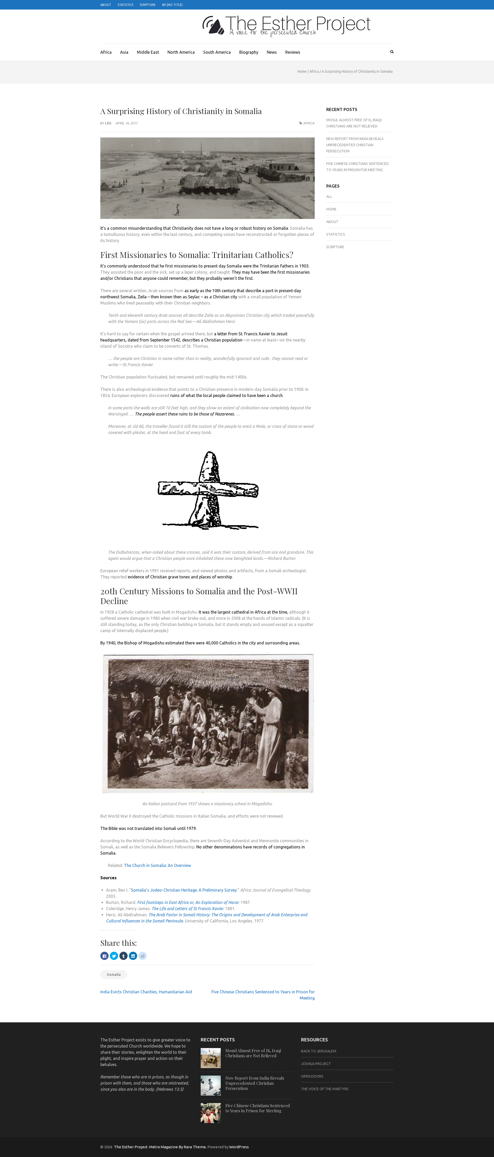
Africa (106, 52)
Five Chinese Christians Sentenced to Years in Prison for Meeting (257, 1108)
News (272, 52)
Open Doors (312, 1076)
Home (302, 71)
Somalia (114, 975)
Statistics (125, 4)
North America (181, 52)
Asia (124, 52)
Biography (248, 52)
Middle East (148, 52)
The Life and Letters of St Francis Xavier (187, 908)
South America (217, 52)
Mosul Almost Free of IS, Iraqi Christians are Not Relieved (253, 1053)
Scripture (148, 4)
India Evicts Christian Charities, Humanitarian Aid (146, 991)
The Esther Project (131, 1147)
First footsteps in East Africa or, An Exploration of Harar (188, 902)
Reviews (292, 52)
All (329, 197)
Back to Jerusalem (318, 1051)
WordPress (239, 1147)
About (105, 4)
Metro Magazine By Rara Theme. (178, 1147)
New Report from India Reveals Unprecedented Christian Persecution (355, 145)
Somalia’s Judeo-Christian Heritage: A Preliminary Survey (184, 890)
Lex (108, 123)
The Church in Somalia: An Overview (157, 865)
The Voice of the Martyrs (325, 1089)
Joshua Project (316, 1064)
